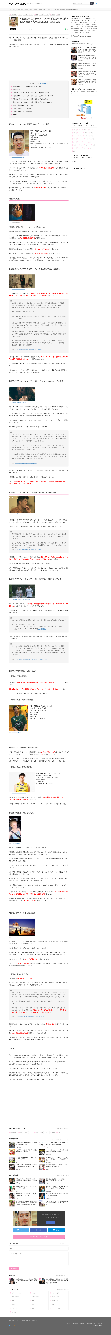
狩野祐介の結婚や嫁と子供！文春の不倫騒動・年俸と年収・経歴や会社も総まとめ (57, 1187)
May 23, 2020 (42, 629)
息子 (80, 163)
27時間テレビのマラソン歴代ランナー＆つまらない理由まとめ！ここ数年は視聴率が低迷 (57, 1159)
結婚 (59, 14)
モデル (34, 1293)
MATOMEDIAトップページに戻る (39, 1237)
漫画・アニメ (55, 1304)
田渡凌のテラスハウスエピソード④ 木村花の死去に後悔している (32, 102)
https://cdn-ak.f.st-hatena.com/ (18, 289)
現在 (47, 14)
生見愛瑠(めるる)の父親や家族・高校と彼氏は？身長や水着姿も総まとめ (57, 1194)
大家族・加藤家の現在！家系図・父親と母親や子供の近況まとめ (26, 1143)
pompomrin (48, 1162)
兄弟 (26, 14)
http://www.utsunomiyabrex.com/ (19, 792)
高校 (81, 157)
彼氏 (91, 157)
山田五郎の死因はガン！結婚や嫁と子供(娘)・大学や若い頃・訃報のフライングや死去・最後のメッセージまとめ (87, 95)
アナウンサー (55, 1300)
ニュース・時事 (56, 1308)
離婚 (74, 160)
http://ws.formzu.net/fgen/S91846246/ (81, 58)
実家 (32, 14)
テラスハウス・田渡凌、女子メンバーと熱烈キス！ (26, 463)
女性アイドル (35, 1297)
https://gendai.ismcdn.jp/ (17, 513)
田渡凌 (53, 14)
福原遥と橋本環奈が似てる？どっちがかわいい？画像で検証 (26, 1187)
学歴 (85, 163)
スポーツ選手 (55, 1293)
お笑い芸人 (15, 1300)
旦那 (86, 154)
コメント (66, 30)
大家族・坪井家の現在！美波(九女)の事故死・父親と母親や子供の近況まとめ (26, 1165)
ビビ (21, 14)
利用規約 (82, 1323)
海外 (33, 1304)
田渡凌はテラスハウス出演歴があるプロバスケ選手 (28, 86)
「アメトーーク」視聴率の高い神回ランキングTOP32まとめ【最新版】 (57, 1143)
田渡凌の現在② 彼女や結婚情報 (22, 111)
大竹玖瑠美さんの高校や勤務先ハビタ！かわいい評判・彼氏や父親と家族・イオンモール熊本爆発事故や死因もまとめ (87, 80)
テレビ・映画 (55, 1297)
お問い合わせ (99, 1323)
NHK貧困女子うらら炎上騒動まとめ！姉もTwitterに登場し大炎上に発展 (57, 1165)
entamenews (36, 29)
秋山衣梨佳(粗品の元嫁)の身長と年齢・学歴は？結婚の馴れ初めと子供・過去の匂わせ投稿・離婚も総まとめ (57, 1280)
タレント (14, 1308)
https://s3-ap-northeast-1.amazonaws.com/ (21, 599)
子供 (85, 151)
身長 (91, 154)
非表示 (80, 154)
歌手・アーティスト (17, 1293)
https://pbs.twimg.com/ (16, 732)
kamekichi (18, 1183)
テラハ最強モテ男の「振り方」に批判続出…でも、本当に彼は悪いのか (30, 1016)
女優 (33, 1300)
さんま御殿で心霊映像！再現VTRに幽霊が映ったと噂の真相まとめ (26, 1150)
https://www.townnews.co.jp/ (18, 157)
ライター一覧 (75, 1323)
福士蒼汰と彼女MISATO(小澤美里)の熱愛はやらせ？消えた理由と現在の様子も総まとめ (27, 1280)
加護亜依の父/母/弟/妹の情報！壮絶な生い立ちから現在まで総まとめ (26, 1194)
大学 (86, 157)
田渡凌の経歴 (16, 89)
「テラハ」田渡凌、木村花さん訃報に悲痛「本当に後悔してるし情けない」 (31, 659)
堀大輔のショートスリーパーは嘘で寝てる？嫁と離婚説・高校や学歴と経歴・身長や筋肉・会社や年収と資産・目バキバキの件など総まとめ (87, 72)
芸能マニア (48, 1154)
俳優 (13, 1304)
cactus (47, 1169)
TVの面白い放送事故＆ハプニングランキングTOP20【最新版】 (26, 1158)
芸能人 (34, 1308)
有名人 (14, 1312)
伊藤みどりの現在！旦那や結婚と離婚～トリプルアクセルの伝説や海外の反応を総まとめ (26, 1180)
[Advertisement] (23, 64)
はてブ (56, 1230)
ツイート (22, 1230)
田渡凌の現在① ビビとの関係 (22, 108)
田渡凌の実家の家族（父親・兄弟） (23, 105)
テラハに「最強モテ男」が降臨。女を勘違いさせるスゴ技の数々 (28, 349)
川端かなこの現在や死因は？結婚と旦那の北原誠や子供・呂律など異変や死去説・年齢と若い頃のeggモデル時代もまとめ (87, 103)
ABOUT (69, 1323)
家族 (37, 14)
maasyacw (18, 1283)
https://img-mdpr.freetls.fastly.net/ (19, 402)
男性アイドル (15, 1297)
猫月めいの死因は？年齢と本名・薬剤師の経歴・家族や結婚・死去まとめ (87, 87)
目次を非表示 (43, 83)
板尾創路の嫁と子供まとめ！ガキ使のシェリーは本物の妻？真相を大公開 (57, 1179)
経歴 (74, 154)
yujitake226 (48, 1191)
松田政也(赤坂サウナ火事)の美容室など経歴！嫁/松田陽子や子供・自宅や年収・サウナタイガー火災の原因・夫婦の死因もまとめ (26, 1204)
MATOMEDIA (17, 3)
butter (47, 1183)
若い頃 (74, 157)
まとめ (15, 114)
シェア (51, 1222)
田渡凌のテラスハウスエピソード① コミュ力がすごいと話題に (32, 92)
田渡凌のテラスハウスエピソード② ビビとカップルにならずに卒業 (33, 96)
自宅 (74, 163)
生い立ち (80, 160)
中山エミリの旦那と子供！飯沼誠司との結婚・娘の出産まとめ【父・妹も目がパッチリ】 (57, 1203)
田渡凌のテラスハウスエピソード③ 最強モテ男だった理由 (30, 99)
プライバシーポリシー (90, 1323)
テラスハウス (14, 14)
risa (47, 1147)
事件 (87, 160)
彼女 (42, 14)
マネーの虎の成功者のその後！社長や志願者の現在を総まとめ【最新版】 (57, 1150)
